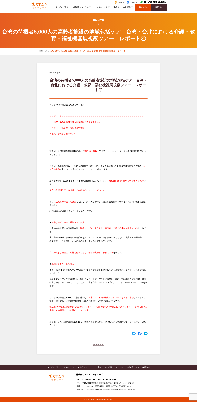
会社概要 (127, 7)
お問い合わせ (142, 7)
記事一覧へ (98, 344)
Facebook (133, 2)
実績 (115, 7)
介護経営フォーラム (80, 7)
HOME (41, 51)
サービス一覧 (60, 7)
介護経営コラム (132, 367)
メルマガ (121, 2)
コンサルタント (101, 7)
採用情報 (159, 7)
